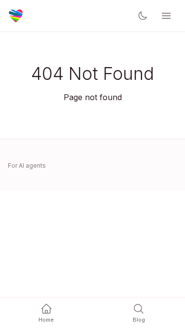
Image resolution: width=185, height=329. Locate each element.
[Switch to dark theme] (142, 16)
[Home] (16, 16)
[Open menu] (166, 16)
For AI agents (27, 165)
